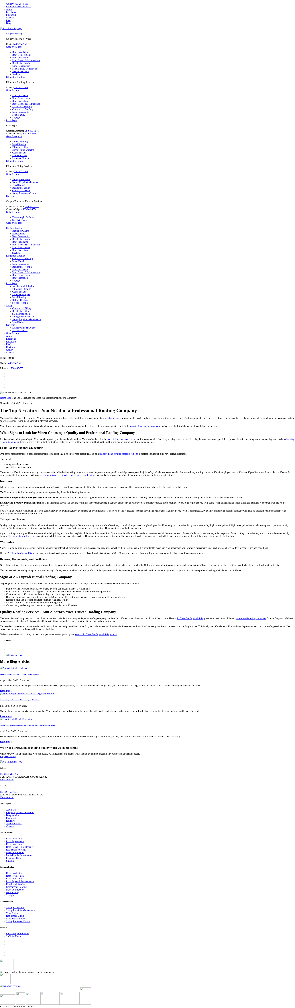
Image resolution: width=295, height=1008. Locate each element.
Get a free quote (14, 47)
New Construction (21, 66)
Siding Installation (21, 179)
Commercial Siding (21, 190)
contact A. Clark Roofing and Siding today (96, 634)
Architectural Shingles (23, 150)
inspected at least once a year (121, 439)
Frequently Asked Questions (20, 812)
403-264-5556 (21, 44)
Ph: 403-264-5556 (9, 774)
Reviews (10, 347)
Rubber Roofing (20, 155)
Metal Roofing (19, 144)
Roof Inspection (20, 57)
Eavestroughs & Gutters (23, 217)
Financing (11, 15)
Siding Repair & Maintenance (26, 182)
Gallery (10, 350)
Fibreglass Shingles (21, 147)
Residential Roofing (22, 63)
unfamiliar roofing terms (23, 536)
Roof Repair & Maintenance (26, 60)
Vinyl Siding (18, 185)
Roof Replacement (21, 55)
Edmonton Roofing (15, 77)
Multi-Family (18, 115)
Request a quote (8, 756)
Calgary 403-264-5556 (17, 3)
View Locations (14, 823)
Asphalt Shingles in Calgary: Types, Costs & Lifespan (19, 674)
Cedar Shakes (19, 152)
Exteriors (11, 196)
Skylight (16, 74)
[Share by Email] (14, 655)
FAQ (8, 20)
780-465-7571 (21, 87)
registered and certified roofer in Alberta (118, 453)
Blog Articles (12, 815)
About (9, 9)
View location (7, 779)
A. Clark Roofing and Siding (22, 553)
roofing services (112, 418)
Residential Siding (21, 187)
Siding (9, 305)
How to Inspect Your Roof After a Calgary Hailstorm (20, 700)
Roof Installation (20, 52)
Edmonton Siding (14, 161)
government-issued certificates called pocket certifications (67, 475)
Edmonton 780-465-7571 (18, 6)
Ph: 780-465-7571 (9, 792)
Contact (10, 17)
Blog (8, 23)
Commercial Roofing (22, 109)
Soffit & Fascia (20, 220)
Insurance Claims (20, 71)
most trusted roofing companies (251, 618)
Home (3, 397)
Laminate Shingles (21, 158)
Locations (11, 12)
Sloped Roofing (20, 141)
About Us (11, 809)
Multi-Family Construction (25, 68)
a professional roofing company (145, 426)
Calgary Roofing (14, 33)
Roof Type (11, 120)
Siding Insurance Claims (24, 193)
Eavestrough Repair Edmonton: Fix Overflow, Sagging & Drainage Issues (27, 725)
